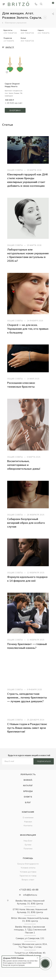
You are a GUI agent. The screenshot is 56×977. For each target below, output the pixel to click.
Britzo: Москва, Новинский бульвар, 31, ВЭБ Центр (30, 919)
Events (28, 797)
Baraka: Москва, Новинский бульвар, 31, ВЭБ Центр (29, 902)
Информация (28, 835)
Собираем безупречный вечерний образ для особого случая (26, 522)
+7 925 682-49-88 (28, 889)
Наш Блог (28, 840)
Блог (28, 802)
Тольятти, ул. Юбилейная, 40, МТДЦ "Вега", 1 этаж (30, 954)
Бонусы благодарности (28, 864)
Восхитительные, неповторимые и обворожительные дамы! (23, 464)
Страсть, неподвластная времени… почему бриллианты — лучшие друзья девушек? (27, 697)
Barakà (28, 780)
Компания (28, 812)
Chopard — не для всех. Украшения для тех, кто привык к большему (28, 328)
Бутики (28, 844)
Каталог (28, 785)
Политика (28, 848)
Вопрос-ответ (28, 879)
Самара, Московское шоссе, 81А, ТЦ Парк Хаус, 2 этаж (30, 945)
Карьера (28, 821)
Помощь (28, 858)
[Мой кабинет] (46, 4)
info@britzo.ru (30, 894)
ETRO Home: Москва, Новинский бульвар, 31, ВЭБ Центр (30, 911)
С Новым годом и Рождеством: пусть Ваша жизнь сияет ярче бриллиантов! (27, 727)
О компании (28, 817)
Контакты (28, 825)
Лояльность (28, 774)
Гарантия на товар (28, 875)
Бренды (28, 791)
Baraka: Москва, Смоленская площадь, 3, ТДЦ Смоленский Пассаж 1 (30, 929)
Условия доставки (28, 872)
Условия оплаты (28, 867)
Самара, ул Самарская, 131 (30, 938)
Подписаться (44, 761)
